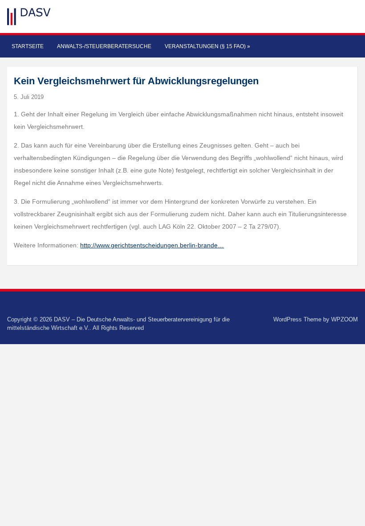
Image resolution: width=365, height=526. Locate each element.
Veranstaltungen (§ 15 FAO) (207, 46)
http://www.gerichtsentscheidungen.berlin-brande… (152, 245)
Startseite (28, 46)
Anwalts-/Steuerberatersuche (104, 46)
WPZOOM (344, 319)
